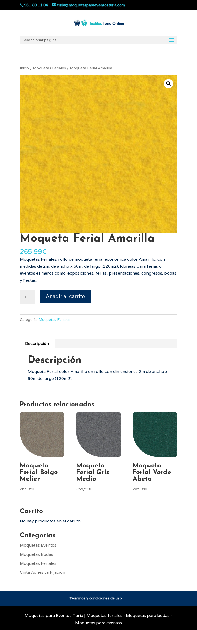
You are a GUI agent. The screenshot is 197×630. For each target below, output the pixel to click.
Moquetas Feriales (49, 67)
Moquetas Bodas (36, 554)
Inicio (24, 67)
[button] (168, 83)
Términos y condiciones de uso (95, 598)
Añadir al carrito (65, 296)
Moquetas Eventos (38, 545)
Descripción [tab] (37, 343)
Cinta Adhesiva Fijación (42, 572)
